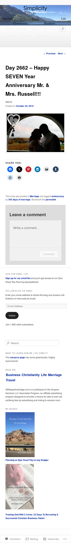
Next (62, 53)
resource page (17, 357)
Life (45, 28)
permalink (51, 199)
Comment (49, 254)
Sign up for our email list (17, 278)
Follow (12, 315)
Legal (9, 43)
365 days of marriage (19, 199)
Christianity (26, 35)
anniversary (58, 196)
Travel (35, 28)
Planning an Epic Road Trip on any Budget (26, 460)
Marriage (21, 28)
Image (8, 102)
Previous (50, 53)
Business (10, 35)
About (9, 28)
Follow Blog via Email (19, 291)
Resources (42, 35)
